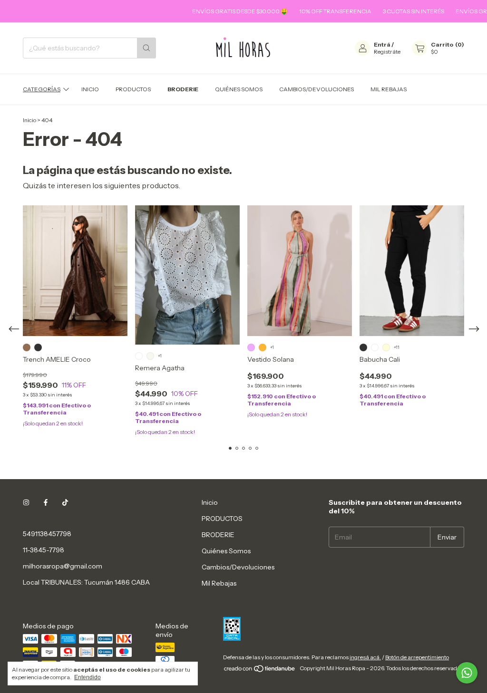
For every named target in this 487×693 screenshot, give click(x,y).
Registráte (387, 51)
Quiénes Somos (239, 89)
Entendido (87, 677)
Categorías (41, 89)
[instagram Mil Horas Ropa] (26, 502)
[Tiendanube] (260, 670)
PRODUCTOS (133, 89)
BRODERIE (182, 89)
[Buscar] (146, 48)
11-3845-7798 (43, 550)
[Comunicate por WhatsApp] (466, 672)
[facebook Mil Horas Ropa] (45, 502)
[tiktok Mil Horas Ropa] (65, 502)
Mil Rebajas (388, 89)
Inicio (90, 89)
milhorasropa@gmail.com (62, 566)
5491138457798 (47, 533)
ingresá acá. (365, 657)
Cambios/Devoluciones (316, 89)
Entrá (382, 44)
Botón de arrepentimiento (417, 657)
